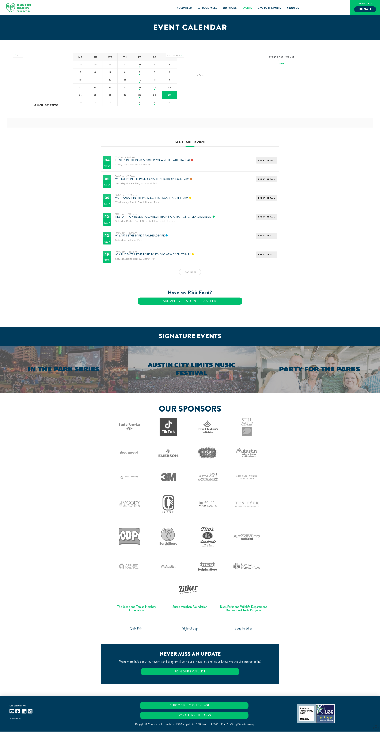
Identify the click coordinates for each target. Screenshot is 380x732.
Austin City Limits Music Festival (191, 369)
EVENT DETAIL (266, 160)
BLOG (370, 4)
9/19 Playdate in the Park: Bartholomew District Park (153, 254)
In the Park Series (63, 369)
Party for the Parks (319, 369)
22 (154, 87)
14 (139, 79)
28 (139, 95)
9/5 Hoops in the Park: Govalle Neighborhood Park (152, 179)
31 (140, 64)
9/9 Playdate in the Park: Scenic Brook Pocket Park (151, 198)
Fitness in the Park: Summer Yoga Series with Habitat (152, 160)
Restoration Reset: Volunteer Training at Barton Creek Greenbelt (163, 217)
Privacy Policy (15, 718)
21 (140, 87)
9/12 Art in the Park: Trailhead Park (140, 236)
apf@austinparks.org (244, 724)
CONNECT (362, 4)
